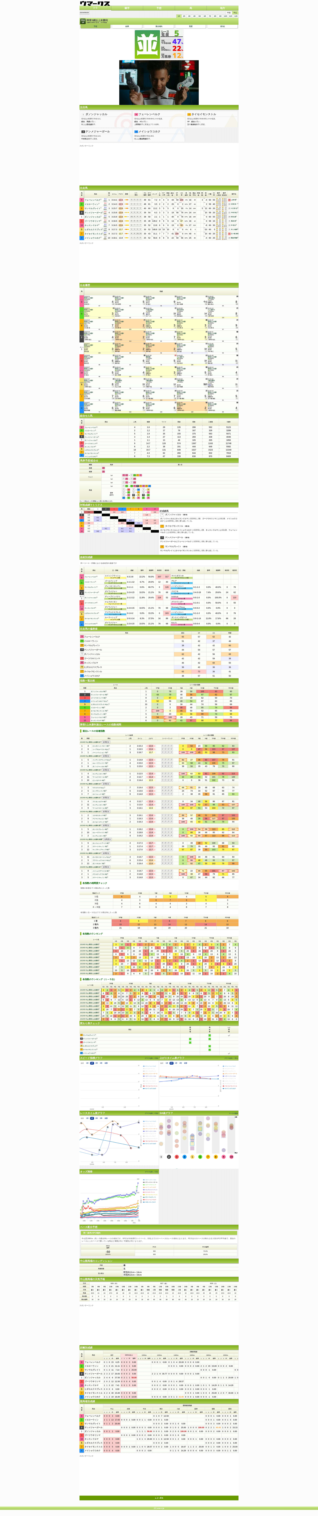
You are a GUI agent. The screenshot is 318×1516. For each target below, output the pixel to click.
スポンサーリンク (86, 146)
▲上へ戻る (159, 1498)
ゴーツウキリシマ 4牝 (98, 698)
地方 (222, 8)
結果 (127, 26)
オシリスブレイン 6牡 (100, 829)
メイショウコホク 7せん (99, 701)
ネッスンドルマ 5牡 (97, 720)
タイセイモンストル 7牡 (99, 711)
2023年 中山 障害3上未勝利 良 (90, 770)
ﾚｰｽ (95, 7)
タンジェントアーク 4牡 (101, 843)
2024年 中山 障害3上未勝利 (89, 944)
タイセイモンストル (93, 234)
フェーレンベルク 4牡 (98, 717)
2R (184, 16)
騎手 (127, 8)
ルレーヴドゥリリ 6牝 (100, 832)
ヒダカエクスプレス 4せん (100, 704)
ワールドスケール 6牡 (100, 777)
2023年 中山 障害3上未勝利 (89, 951)
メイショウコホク (92, 238)
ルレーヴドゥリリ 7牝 (100, 763)
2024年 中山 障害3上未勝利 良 (90, 742)
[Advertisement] (159, 164)
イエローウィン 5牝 (97, 708)
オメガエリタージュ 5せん (101, 857)
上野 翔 (233, 200)
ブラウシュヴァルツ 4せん (101, 860)
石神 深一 (234, 204)
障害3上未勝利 (89, 298)
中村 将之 (234, 212)
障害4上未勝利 (120, 298)
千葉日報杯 (149, 310)
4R (194, 16)
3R (189, 16)
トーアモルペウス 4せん (101, 749)
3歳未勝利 (211, 298)
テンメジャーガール (93, 213)
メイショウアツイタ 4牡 (101, 871)
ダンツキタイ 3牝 (98, 863)
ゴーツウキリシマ (92, 221)
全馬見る (106, 742)
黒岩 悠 (233, 221)
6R (205, 16)
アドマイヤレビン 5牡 (100, 819)
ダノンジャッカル (92, 217)
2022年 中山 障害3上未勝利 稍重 (91, 839)
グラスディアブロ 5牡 (100, 874)
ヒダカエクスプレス (93, 229)
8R (215, 16)
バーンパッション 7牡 (100, 752)
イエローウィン (92, 204)
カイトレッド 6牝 (98, 794)
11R (230, 16)
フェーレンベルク (92, 200)
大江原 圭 (234, 208)
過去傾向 (159, 26)
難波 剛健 (234, 238)
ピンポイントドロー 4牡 (101, 746)
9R (220, 16)
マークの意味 (233, 1113)
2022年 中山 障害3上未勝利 (89, 967)
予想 (159, 8)
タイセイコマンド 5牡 (100, 822)
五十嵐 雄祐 (235, 234)
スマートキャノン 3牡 (100, 846)
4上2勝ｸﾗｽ (211, 310)
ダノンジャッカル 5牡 (98, 691)
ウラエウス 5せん (98, 788)
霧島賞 (148, 357)
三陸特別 (211, 345)
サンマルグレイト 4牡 (98, 714)
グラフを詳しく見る (151, 1058)
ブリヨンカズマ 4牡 (99, 802)
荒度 (191, 26)
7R (210, 16)
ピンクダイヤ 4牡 (98, 780)
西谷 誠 (233, 217)
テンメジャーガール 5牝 (99, 695)
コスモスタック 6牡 (99, 815)
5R (200, 16)
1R (179, 16)
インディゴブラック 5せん (101, 760)
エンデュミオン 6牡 (99, 774)
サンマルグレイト (92, 208)
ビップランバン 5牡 (99, 791)
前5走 (222, 26)
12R (236, 16)
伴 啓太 (233, 225)
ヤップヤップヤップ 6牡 (101, 850)
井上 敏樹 (234, 229)
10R (225, 16)
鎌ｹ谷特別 (180, 310)
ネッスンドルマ (92, 225)
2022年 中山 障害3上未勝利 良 (90, 853)
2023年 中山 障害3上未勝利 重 (90, 825)
